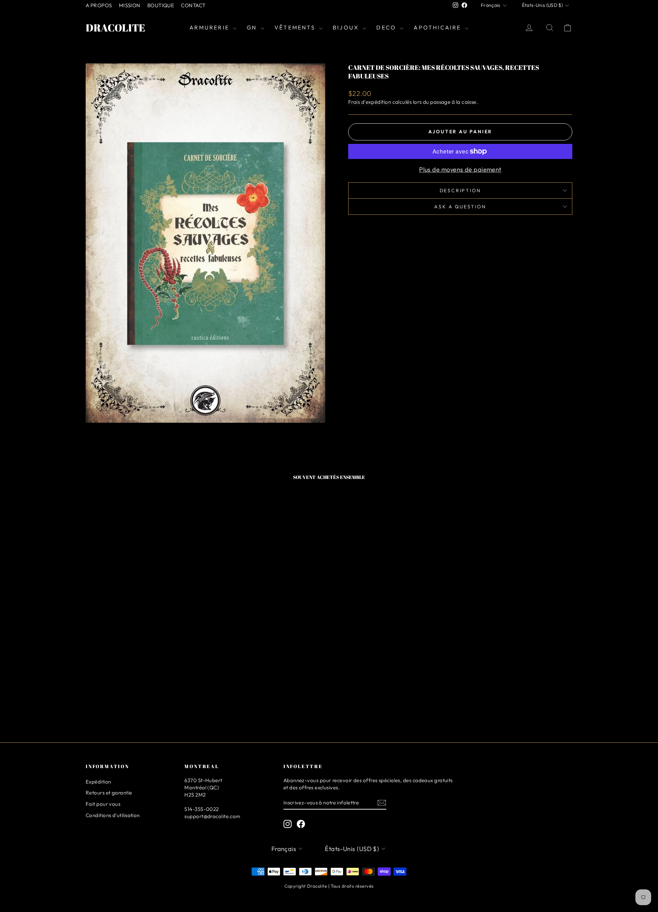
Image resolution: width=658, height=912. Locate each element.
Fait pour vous (103, 804)
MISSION (130, 5)
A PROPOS (99, 5)
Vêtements (296, 27)
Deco (387, 27)
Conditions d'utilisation (113, 815)
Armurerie (210, 27)
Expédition (98, 781)
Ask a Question (460, 207)
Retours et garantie (109, 792)
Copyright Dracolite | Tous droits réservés (329, 886)
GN (253, 27)
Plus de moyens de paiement (460, 169)
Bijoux (347, 27)
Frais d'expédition (369, 102)
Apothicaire (438, 27)
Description (460, 190)
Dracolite (115, 28)
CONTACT (193, 5)
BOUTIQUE (160, 5)
